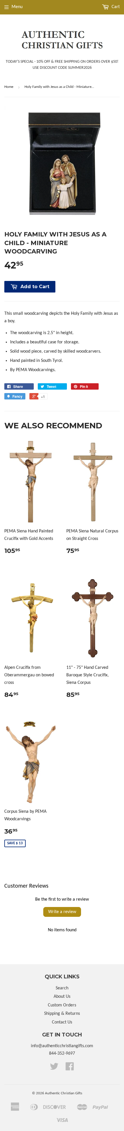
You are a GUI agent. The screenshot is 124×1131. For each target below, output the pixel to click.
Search (62, 988)
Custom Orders (62, 1005)
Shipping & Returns (62, 1013)
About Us (62, 996)
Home (8, 87)
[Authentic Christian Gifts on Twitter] (54, 1068)
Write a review (62, 912)
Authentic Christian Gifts (63, 1093)
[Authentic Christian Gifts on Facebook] (69, 1068)
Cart (115, 7)
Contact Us (62, 1022)
